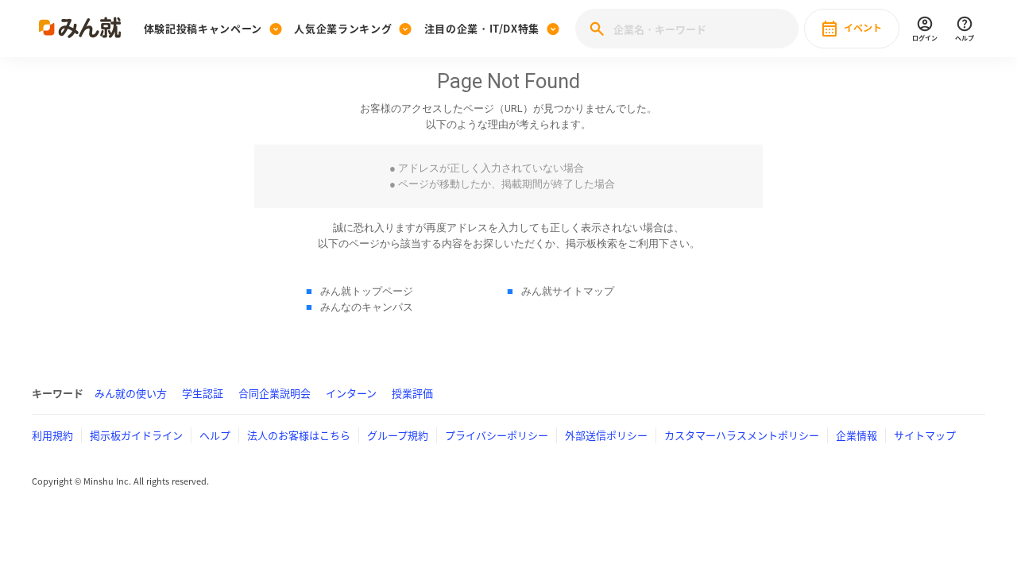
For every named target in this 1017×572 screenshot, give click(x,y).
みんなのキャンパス (366, 307)
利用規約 (52, 435)
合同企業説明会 (274, 392)
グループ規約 (397, 435)
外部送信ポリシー (606, 435)
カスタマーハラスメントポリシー (741, 435)
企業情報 (856, 435)
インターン (351, 392)
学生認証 (202, 392)
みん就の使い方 (131, 392)
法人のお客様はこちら (298, 435)
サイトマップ (925, 435)
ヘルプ (214, 435)
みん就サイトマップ (567, 291)
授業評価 (412, 392)
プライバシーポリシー (496, 435)
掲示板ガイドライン (136, 435)
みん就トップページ (366, 291)
